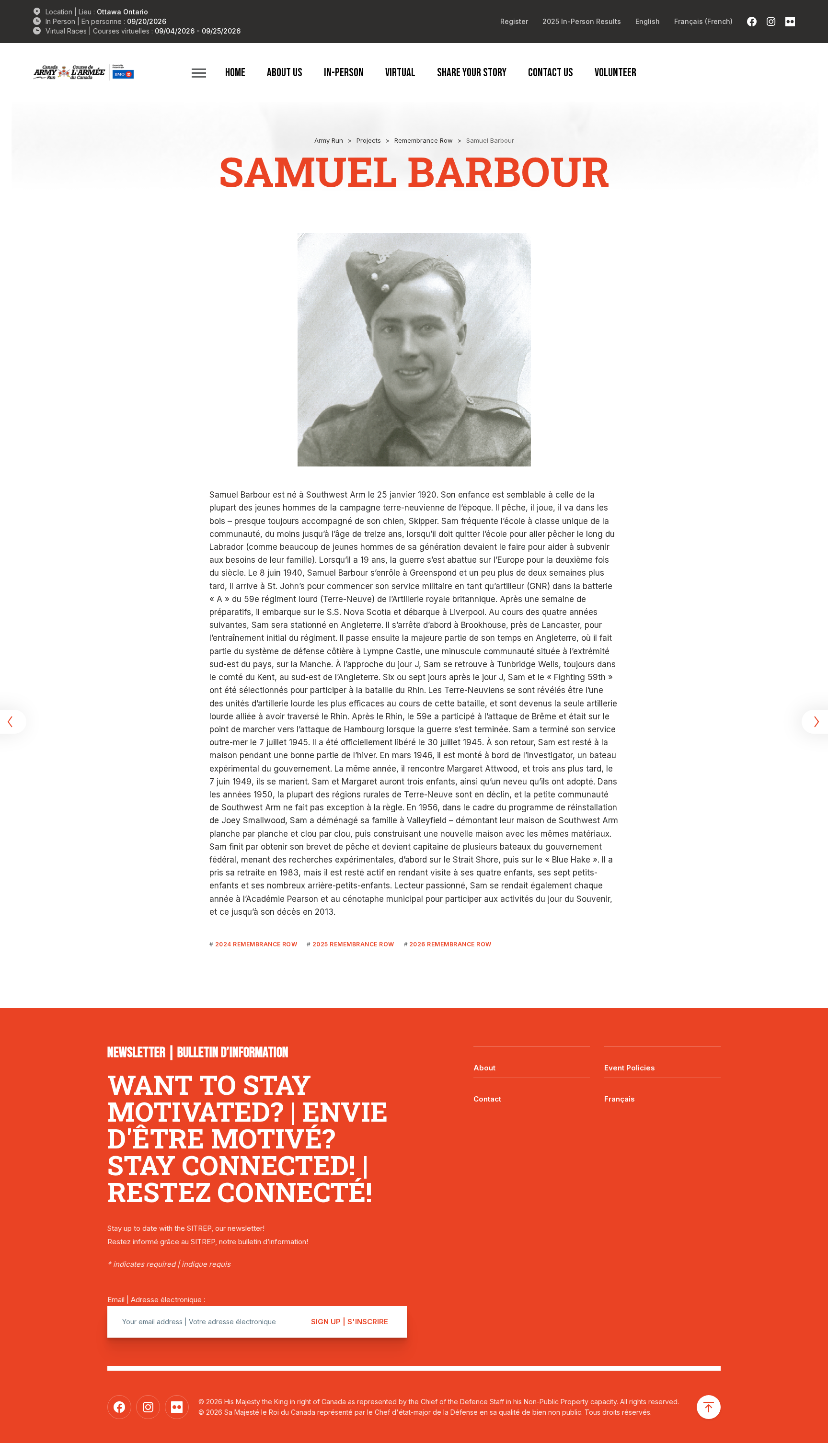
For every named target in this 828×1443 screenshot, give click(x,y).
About (484, 1067)
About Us (284, 72)
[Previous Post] (14, 721)
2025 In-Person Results (581, 21)
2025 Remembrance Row (353, 944)
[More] (199, 72)
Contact (487, 1098)
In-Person (344, 72)
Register (514, 21)
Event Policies (629, 1067)
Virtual (400, 72)
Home (235, 72)
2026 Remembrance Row (450, 944)
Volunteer (615, 72)
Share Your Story (471, 72)
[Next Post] (813, 721)
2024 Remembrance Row (256, 944)
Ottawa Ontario (122, 12)
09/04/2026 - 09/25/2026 (198, 31)
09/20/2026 (146, 21)
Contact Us (550, 72)
